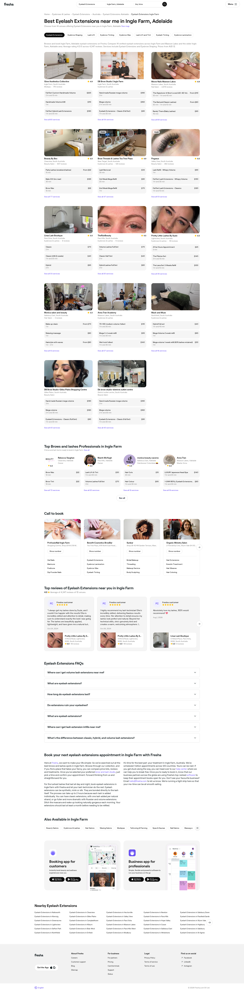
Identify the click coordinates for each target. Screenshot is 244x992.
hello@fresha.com (138, 781)
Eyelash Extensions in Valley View (119, 916)
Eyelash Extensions (81, 14)
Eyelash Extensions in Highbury (192, 925)
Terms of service (151, 962)
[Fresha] (9, 4)
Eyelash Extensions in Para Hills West (121, 929)
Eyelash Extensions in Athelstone (157, 933)
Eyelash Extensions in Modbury (118, 933)
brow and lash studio (105, 772)
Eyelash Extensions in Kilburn (81, 925)
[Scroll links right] (209, 922)
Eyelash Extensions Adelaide (116, 14)
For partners (112, 958)
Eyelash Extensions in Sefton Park (48, 929)
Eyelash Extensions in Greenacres (48, 920)
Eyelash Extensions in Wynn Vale (193, 920)
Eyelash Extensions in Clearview (82, 912)
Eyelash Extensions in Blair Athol (82, 929)
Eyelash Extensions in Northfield (47, 933)
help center (181, 769)
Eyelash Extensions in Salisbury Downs (195, 912)
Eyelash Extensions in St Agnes (192, 933)
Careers (74, 958)
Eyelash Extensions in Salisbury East (158, 929)
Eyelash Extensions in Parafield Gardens (196, 916)
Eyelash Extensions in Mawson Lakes (120, 925)
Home (47, 14)
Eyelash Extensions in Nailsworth (47, 912)
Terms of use (149, 966)
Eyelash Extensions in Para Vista (119, 920)
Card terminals (113, 966)
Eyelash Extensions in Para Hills (156, 916)
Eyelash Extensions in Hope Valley (157, 920)
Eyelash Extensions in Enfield (81, 933)
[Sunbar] (142, 547)
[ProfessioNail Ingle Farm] (62, 547)
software (191, 775)
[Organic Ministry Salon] (181, 547)
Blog (73, 966)
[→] (199, 547)
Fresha (55, 763)
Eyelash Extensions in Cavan (155, 925)
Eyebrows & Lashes (61, 14)
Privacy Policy (149, 958)
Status (110, 974)
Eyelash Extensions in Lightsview (47, 925)
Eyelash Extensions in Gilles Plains (83, 916)
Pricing (110, 962)
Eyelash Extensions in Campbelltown (84, 920)
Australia (96, 14)
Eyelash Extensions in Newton (155, 912)
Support (111, 970)
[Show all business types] (197, 828)
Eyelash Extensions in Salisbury (192, 929)
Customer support (78, 962)
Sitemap (74, 970)
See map (125, 26)
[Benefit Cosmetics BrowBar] (102, 547)
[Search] (165, 4)
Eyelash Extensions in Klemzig (46, 916)
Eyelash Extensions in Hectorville (119, 912)
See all (122, 498)
